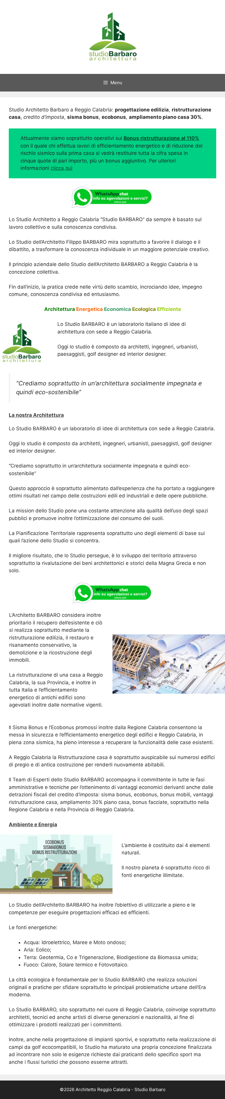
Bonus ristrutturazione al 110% (161, 138)
